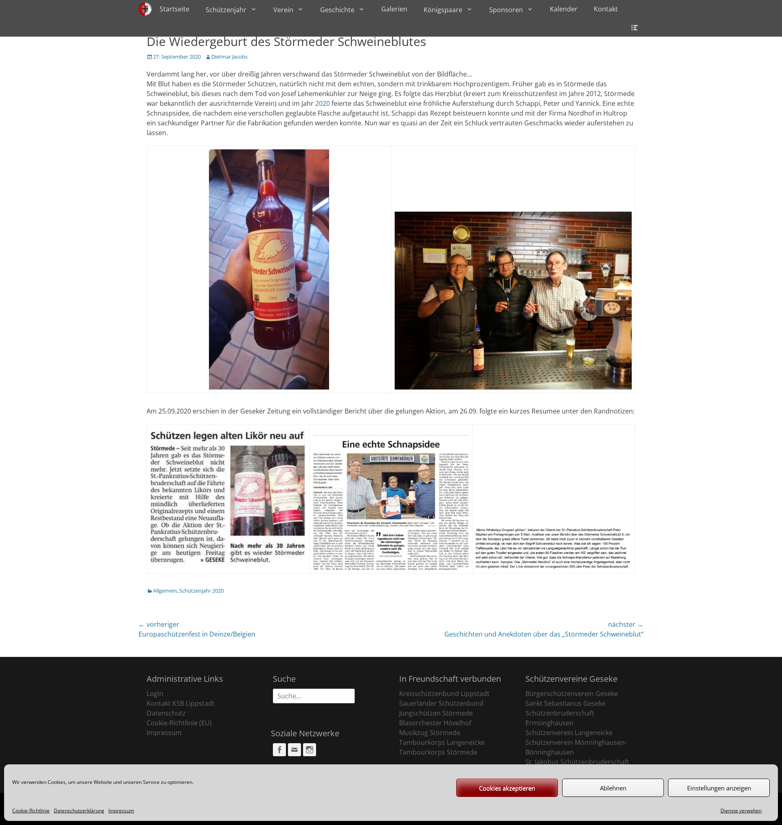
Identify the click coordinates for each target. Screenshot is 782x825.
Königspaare (443, 9)
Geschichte (337, 9)
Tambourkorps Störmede (438, 752)
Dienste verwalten (741, 810)
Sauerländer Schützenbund (441, 703)
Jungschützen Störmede (436, 713)
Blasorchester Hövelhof (435, 722)
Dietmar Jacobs (229, 56)
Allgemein (165, 590)
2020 (322, 103)
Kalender (564, 8)
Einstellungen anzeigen (719, 788)
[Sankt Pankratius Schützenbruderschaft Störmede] (145, 9)
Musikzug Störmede (429, 732)
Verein (283, 9)
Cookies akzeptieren (507, 788)
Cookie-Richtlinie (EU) (179, 722)
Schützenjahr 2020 (201, 590)
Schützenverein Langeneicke (569, 732)
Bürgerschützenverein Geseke (571, 693)
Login (155, 693)
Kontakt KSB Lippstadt (181, 703)
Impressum (121, 810)
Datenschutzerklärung (79, 810)
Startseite (174, 8)
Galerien (394, 8)
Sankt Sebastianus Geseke (565, 703)
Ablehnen (613, 788)
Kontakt (606, 8)
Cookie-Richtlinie (31, 810)
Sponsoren (506, 9)
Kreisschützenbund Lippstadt (444, 693)
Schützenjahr (226, 9)
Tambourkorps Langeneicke (442, 742)
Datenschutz (166, 713)
